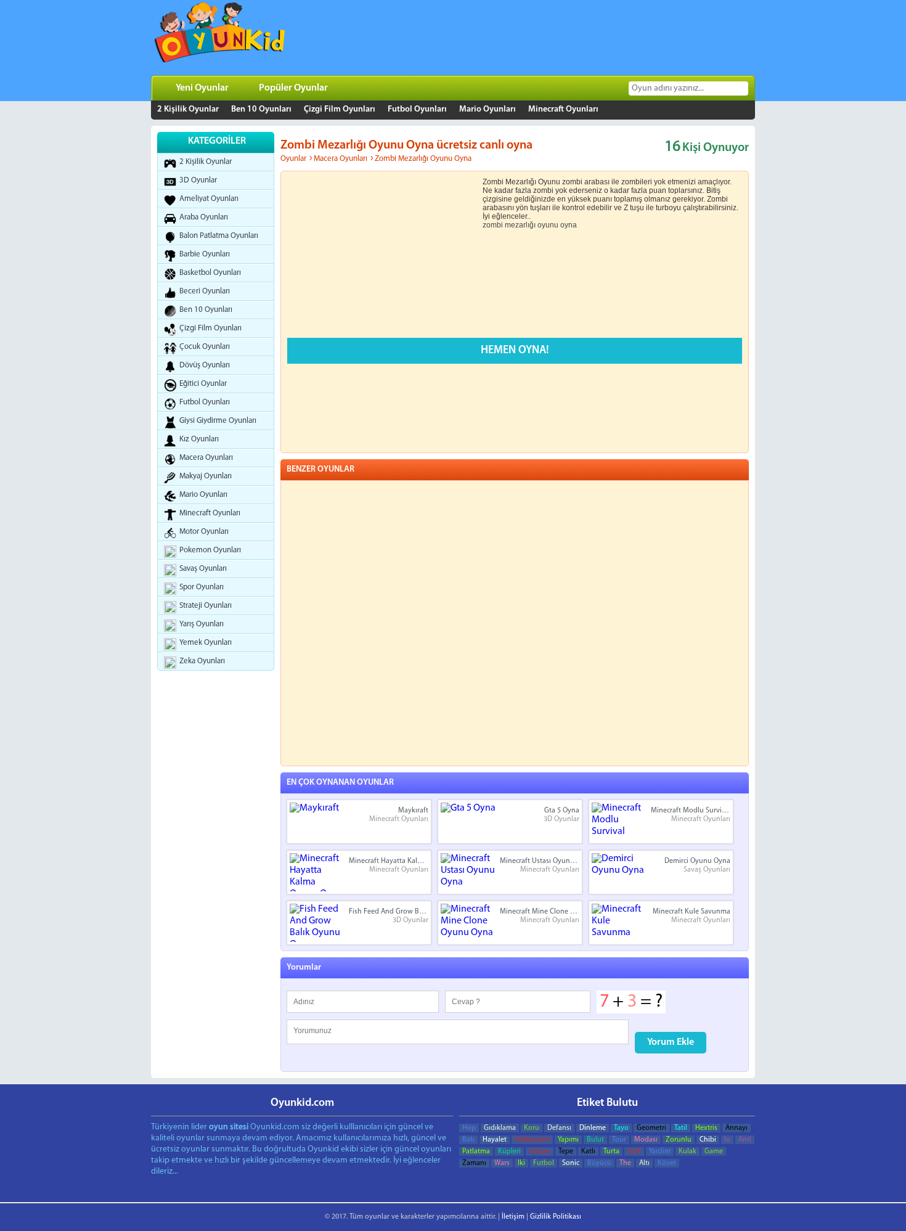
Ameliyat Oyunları (209, 199)
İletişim (513, 1217)
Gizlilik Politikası (555, 1217)
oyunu (547, 225)
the (625, 1163)
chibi (708, 1139)
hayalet (495, 1139)
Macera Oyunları (206, 458)
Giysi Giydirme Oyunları (217, 421)
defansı (559, 1128)
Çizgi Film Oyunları (339, 109)
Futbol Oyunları (417, 109)
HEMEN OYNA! (515, 350)
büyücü (599, 1163)
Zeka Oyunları (202, 661)
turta (611, 1151)
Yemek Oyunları (205, 643)
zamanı (474, 1163)
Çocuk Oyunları (204, 347)
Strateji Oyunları (205, 606)
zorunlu (679, 1139)
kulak (687, 1151)
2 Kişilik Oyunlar (188, 109)
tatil (680, 1128)
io (727, 1139)
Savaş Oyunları (203, 569)
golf (634, 1151)
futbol (543, 1163)
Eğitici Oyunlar (203, 384)
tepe (565, 1151)
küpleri (509, 1151)
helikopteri (532, 1139)
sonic (570, 1163)
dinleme (592, 1128)
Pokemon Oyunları (210, 550)
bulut (595, 1139)
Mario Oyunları (487, 109)
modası (646, 1139)
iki (521, 1163)
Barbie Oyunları (204, 254)
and (744, 1139)
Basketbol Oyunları (210, 273)
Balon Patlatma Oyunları (218, 236)
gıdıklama (500, 1128)
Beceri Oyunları (204, 291)
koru (531, 1128)
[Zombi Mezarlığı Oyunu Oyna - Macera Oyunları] (220, 35)
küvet (667, 1163)
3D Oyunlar (198, 180)
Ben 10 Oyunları (261, 109)
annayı (736, 1128)
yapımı (568, 1139)
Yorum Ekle (670, 1042)
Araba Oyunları (203, 217)
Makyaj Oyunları (205, 476)
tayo (621, 1128)
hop (469, 1128)
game (713, 1151)
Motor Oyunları (204, 532)
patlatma (476, 1151)
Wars (502, 1163)
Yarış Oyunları (201, 624)
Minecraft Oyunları (563, 109)
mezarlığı (520, 225)
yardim (660, 1151)
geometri (651, 1128)
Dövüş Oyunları (204, 365)
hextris (706, 1128)
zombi (493, 225)
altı (644, 1163)
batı (468, 1139)
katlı (588, 1151)
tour (619, 1139)
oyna (568, 225)
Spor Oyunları (201, 587)
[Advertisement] (527, 37)
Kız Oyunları (199, 439)
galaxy (539, 1151)
